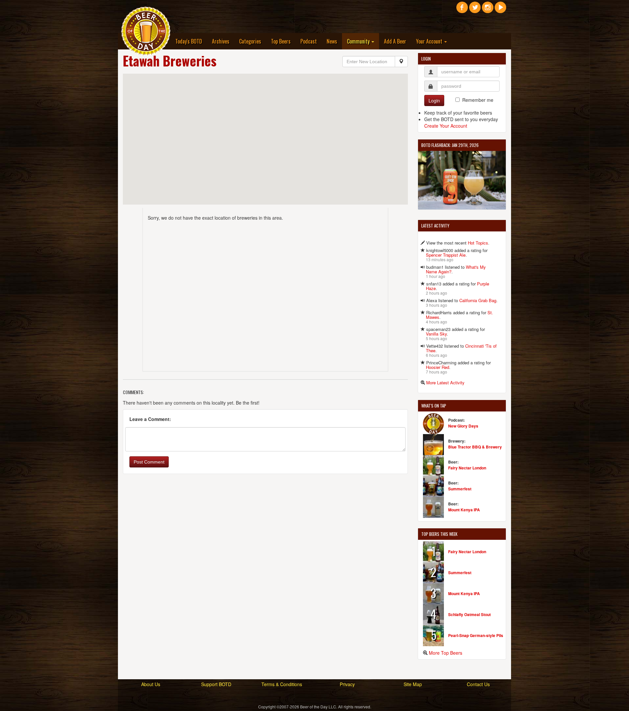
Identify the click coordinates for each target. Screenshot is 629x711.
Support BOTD (216, 684)
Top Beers (281, 41)
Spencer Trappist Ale (446, 255)
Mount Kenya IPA (464, 510)
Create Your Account (445, 125)
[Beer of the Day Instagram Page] (487, 10)
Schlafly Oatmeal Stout (469, 614)
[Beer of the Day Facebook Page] (462, 10)
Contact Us (478, 684)
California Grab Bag (477, 300)
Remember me (477, 100)
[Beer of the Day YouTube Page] (500, 10)
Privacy (347, 684)
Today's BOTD (188, 41)
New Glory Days (463, 426)
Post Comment (149, 462)
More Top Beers (445, 652)
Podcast (308, 41)
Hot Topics (478, 243)
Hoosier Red (437, 367)
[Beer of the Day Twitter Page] (475, 10)
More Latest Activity (445, 382)
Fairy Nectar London (467, 468)
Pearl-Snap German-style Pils (475, 635)
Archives (220, 41)
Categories (250, 41)
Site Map (413, 684)
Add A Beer (395, 41)
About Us (150, 684)
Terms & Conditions (281, 684)
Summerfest (459, 489)
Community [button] (359, 41)
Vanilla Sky (436, 334)
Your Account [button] (430, 41)
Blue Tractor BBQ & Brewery (475, 447)
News (332, 41)
